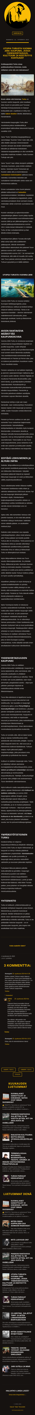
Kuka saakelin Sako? (18, 946)
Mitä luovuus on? (20, 1240)
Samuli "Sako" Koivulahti (17, 1407)
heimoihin (22, 192)
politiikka (9, 958)
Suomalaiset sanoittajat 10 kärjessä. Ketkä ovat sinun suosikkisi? (14, 1098)
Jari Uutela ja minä (20, 1366)
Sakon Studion (11, 114)
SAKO (10, 999)
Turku (24, 99)
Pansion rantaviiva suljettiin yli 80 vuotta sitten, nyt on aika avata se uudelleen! (17, 1118)
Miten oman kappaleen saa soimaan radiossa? (20, 1223)
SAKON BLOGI (17, 33)
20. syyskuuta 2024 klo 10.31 (21, 1038)
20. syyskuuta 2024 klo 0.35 (21, 973)
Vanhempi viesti (26, 1069)
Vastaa (7, 991)
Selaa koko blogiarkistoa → (17, 1394)
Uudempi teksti (9, 1069)
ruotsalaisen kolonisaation (11, 175)
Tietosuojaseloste (17, 1410)
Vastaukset (9, 995)
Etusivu (17, 1074)
